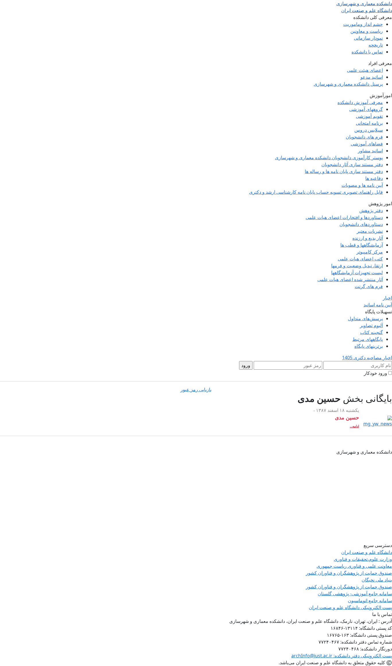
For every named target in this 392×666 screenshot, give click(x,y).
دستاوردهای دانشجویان (361, 224)
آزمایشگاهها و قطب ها (361, 245)
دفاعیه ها (374, 178)
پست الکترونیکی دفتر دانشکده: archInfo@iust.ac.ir (341, 655)
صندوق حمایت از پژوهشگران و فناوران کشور (349, 573)
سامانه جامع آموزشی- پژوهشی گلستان (355, 593)
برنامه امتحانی (369, 123)
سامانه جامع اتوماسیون (370, 600)
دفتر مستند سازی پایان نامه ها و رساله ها (344, 171)
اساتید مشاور (370, 150)
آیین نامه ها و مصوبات (362, 185)
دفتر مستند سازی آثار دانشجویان (352, 164)
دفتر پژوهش (371, 210)
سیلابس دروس (368, 130)
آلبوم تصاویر (371, 325)
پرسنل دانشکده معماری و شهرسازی (348, 84)
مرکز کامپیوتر (369, 252)
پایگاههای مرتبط (367, 339)
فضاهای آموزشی (367, 144)
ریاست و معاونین (366, 31)
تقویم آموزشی (369, 116)
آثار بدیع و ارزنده (367, 238)
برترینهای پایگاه (368, 346)
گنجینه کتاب (371, 332)
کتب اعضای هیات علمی (360, 259)
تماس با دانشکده (367, 52)
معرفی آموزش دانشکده (360, 102)
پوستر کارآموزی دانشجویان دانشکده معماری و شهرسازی (329, 157)
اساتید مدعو (371, 77)
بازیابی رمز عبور (196, 389)
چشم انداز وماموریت (363, 24)
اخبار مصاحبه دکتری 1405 (367, 357)
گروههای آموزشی (366, 109)
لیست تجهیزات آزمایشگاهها (357, 272)
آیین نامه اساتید (378, 305)
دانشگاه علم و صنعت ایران (366, 552)
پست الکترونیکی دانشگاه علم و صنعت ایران (350, 607)
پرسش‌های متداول (365, 318)
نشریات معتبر (370, 231)
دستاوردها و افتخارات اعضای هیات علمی (344, 217)
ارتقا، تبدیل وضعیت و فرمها (357, 265)
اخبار (387, 298)
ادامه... (354, 426)
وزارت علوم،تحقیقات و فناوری (363, 559)
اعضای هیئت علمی (365, 70)
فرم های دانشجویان (364, 137)
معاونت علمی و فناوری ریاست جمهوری (354, 566)
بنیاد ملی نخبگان (377, 580)
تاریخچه (375, 45)
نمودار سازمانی (368, 38)
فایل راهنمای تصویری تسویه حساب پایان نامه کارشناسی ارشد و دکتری (316, 192)
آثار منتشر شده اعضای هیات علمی (350, 279)
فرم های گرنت (369, 286)
